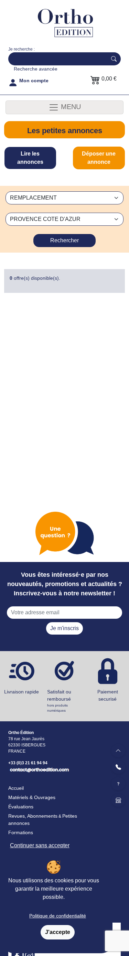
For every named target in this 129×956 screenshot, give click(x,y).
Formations (20, 832)
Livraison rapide (21, 691)
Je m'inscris (64, 628)
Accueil (16, 788)
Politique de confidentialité (57, 915)
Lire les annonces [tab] (30, 158)
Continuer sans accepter (39, 845)
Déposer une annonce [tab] (99, 158)
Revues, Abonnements (32, 816)
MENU (70, 106)
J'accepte (57, 932)
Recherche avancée (35, 69)
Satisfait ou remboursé (59, 700)
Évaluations (20, 806)
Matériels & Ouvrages (31, 797)
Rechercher (64, 240)
